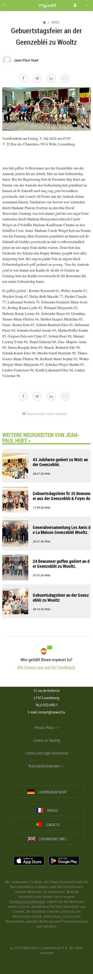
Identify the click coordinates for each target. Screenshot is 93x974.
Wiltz (55, 22)
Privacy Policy (45, 727)
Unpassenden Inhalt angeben (46, 414)
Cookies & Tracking (46, 740)
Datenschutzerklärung (27, 901)
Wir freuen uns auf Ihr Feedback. (46, 667)
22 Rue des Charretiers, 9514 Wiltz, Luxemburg (40, 144)
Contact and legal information (46, 753)
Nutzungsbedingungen (44, 766)
